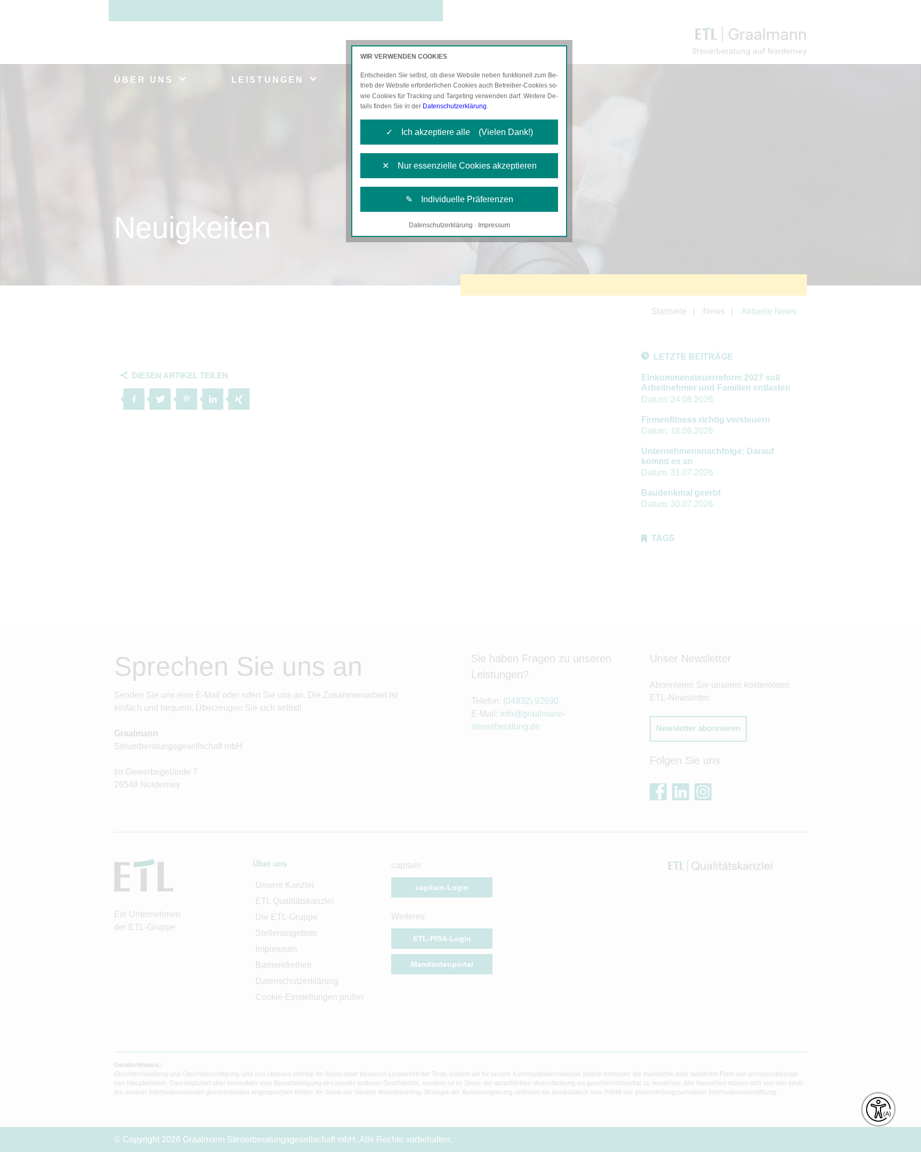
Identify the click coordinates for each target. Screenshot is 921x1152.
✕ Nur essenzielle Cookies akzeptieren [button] (459, 165)
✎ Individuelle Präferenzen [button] (459, 199)
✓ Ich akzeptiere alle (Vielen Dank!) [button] (459, 132)
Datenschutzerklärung (455, 106)
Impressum (494, 225)
